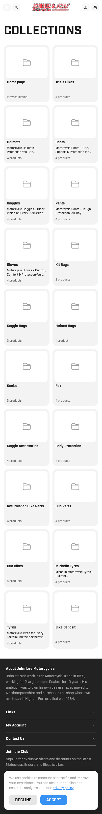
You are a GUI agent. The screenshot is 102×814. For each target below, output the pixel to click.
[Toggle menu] (7, 7)
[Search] (16, 7)
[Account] (86, 7)
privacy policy (63, 788)
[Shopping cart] (95, 7)
